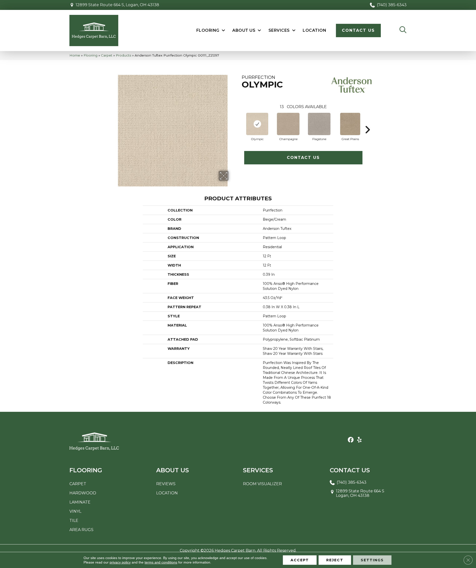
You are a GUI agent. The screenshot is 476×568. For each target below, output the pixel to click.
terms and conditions (161, 562)
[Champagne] (288, 124)
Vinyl (75, 511)
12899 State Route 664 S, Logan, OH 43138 (117, 4)
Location (167, 493)
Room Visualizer (262, 483)
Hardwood (82, 493)
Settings (372, 560)
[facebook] (350, 440)
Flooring (90, 55)
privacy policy (120, 562)
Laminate (79, 502)
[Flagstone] (319, 124)
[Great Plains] (350, 124)
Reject (334, 560)
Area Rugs (81, 529)
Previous (239, 122)
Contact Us (303, 157)
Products (123, 55)
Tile (73, 520)
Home (74, 55)
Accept (300, 560)
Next (367, 122)
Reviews (166, 483)
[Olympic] (257, 124)
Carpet (106, 55)
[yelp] (359, 440)
